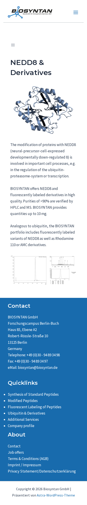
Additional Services (23, 419)
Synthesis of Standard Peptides (33, 394)
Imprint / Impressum (24, 464)
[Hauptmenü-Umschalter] (76, 12)
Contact (14, 446)
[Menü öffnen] (13, 45)
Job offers (16, 452)
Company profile (21, 425)
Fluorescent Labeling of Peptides (34, 406)
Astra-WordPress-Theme (56, 495)
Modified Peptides (23, 400)
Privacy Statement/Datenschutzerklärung (42, 471)
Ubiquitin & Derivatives (26, 413)
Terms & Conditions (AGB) (28, 458)
